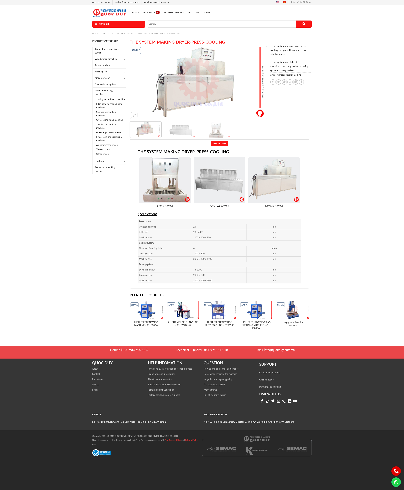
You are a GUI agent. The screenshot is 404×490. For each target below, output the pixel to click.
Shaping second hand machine (106, 126)
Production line (102, 65)
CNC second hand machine (109, 120)
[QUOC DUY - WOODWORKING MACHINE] (109, 12)
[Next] (260, 82)
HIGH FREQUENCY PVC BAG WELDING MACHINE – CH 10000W (255, 325)
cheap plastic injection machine (292, 324)
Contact (208, 13)
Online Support (266, 380)
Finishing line (101, 72)
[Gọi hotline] (396, 471)
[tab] (219, 143)
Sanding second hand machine (106, 114)
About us (193, 13)
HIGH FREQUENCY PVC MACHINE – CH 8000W (146, 324)
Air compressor (102, 78)
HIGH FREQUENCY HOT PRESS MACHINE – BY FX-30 (219, 324)
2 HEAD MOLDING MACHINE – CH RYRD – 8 (183, 324)
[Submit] (304, 24)
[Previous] (136, 82)
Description (219, 144)
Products (149, 13)
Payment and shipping (270, 387)
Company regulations (269, 373)
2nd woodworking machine (132, 34)
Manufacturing (174, 13)
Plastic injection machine (166, 34)
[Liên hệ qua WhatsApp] (396, 482)
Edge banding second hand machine (109, 106)
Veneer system (103, 149)
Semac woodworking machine (105, 169)
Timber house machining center (107, 51)
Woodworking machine (106, 59)
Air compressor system (107, 145)
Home (135, 13)
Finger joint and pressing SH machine (110, 139)
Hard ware (100, 161)
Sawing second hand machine (110, 99)
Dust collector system (105, 84)
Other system (102, 154)
